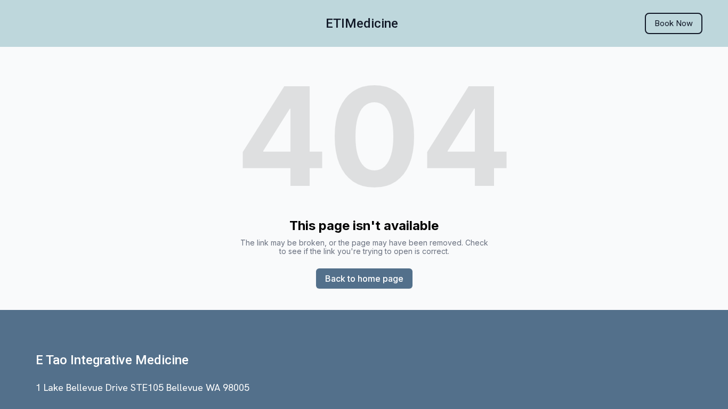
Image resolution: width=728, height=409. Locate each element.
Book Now (673, 23)
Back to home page (364, 278)
